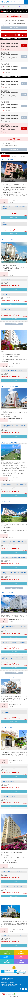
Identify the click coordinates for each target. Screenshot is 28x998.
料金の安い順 (14, 156)
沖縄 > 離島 (7, 143)
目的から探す (25, 7)
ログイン (21, 1)
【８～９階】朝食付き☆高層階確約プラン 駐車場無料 (13, 642)
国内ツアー (8, 7)
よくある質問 (21, 953)
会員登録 (16, 1)
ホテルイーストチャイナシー (8, 239)
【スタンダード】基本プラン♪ (8, 766)
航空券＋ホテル (3, 7)
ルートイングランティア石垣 (8, 328)
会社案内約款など (21, 962)
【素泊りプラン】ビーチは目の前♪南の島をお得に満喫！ (14, 557)
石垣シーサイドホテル (6, 501)
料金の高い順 (23, 156)
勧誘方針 (18, 973)
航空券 (19, 7)
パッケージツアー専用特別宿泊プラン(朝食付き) (12, 370)
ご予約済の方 (21, 958)
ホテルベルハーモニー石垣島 (8, 677)
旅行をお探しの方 (7, 958)
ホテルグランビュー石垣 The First (9, 902)
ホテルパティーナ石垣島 (7, 727)
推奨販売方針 (24, 973)
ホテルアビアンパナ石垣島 (7, 159)
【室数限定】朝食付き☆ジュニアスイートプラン (12, 935)
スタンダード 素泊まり (7, 279)
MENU (26, 2)
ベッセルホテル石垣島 (6, 812)
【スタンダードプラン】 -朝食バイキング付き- (12, 871)
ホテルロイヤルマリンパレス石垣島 (9, 442)
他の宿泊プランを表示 (14, 323)
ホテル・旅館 (14, 7)
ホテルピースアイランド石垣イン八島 (10, 386)
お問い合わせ (7, 953)
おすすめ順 (5, 156)
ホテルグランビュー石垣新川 (8, 592)
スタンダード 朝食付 (6, 309)
